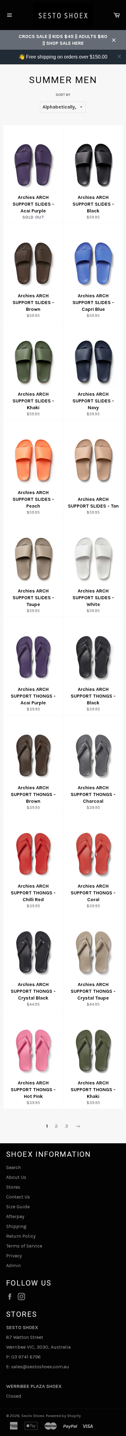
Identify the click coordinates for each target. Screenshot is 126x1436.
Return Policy (20, 1236)
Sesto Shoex (32, 1415)
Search (13, 1167)
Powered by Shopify (63, 1415)
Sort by (63, 95)
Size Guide (18, 1206)
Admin (13, 1265)
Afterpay (15, 1216)
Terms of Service (24, 1246)
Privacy (14, 1256)
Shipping (16, 1226)
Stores (13, 1187)
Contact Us (18, 1197)
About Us (16, 1177)
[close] (119, 56)
